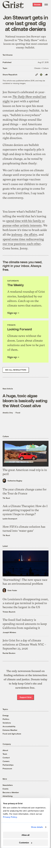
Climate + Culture (41, 68)
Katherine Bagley (15, 481)
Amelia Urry (8, 412)
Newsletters (8, 785)
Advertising (7, 796)
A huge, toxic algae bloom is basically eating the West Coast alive (25, 400)
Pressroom (7, 768)
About (5, 750)
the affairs (30, 234)
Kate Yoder (12, 590)
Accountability (9, 726)
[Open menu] (46, 4)
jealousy (17, 234)
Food (18, 412)
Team (5, 754)
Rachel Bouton (9, 653)
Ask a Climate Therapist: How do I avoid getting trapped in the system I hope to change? (25, 510)
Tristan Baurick (9, 612)
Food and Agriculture (12, 734)
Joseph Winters (9, 632)
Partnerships (8, 765)
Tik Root (6, 498)
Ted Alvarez (8, 55)
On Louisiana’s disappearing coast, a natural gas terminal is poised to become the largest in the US (26, 603)
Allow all (25, 835)
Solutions (7, 723)
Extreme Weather (10, 730)
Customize (24, 842)
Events (5, 789)
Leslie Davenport (10, 519)
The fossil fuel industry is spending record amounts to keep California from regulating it (25, 624)
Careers (6, 761)
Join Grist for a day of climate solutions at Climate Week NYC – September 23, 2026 (24, 644)
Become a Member (11, 792)
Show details (37, 827)
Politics (6, 719)
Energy (6, 715)
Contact (6, 757)
